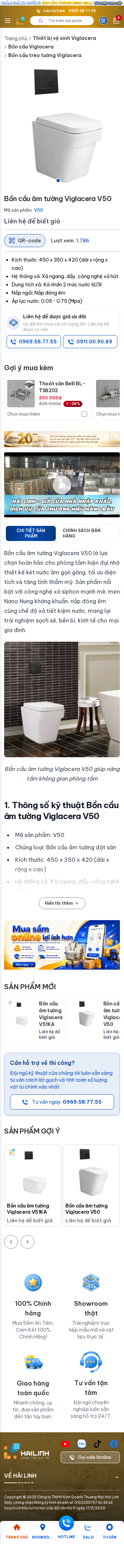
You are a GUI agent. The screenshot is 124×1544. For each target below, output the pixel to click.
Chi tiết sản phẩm (31, 533)
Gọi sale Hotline (94, 1457)
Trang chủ (15, 38)
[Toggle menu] (7, 20)
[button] (62, 126)
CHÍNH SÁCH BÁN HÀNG (82, 533)
